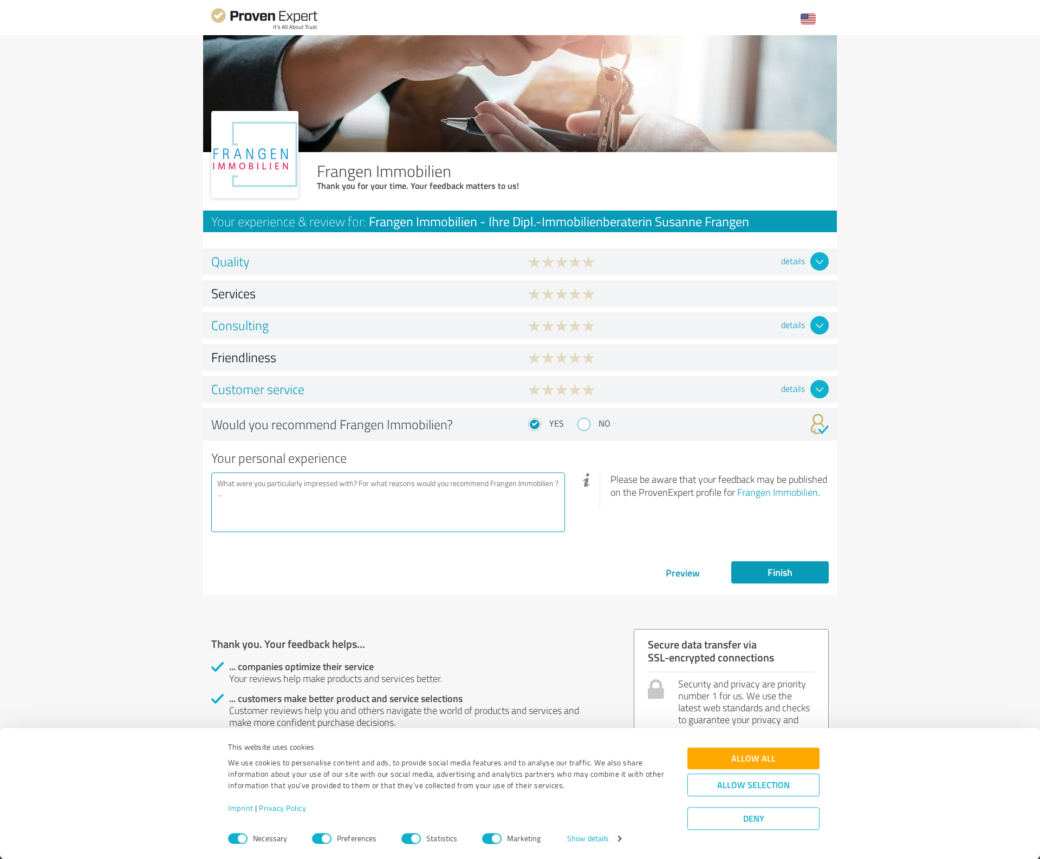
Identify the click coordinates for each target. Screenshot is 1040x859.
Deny (753, 818)
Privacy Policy (282, 808)
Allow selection (753, 785)
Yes (556, 423)
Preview (683, 573)
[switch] (322, 838)
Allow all (753, 758)
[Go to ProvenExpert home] (264, 28)
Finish (780, 572)
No (604, 423)
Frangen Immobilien (777, 492)
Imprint (240, 808)
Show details (588, 839)
